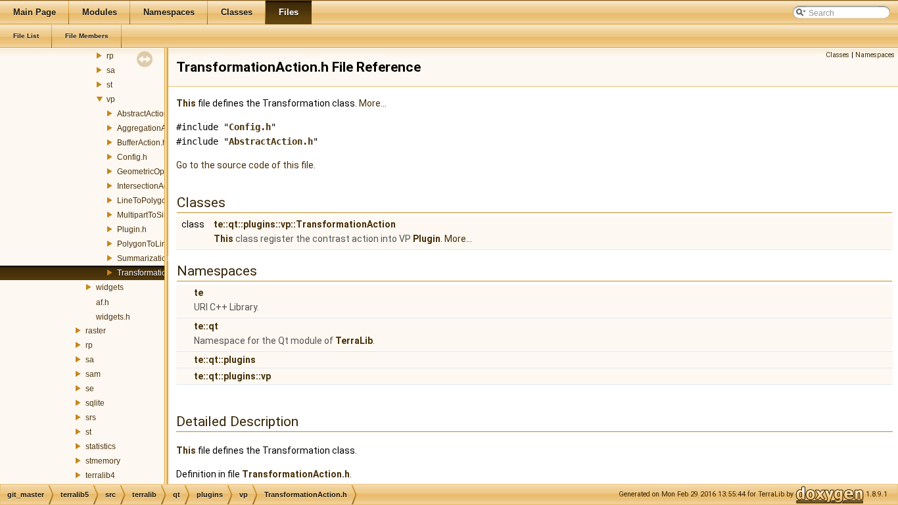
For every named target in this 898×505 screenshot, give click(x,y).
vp (110, 99)
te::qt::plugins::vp (232, 376)
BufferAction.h (142, 142)
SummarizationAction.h (158, 258)
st (109, 84)
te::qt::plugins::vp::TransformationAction (305, 224)
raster (95, 330)
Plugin (426, 238)
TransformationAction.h (158, 272)
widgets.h (113, 317)
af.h (102, 302)
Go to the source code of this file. (246, 165)
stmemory (102, 461)
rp (110, 55)
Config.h (132, 157)
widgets (110, 287)
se (89, 388)
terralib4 (100, 475)
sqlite (95, 403)
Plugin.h (132, 229)
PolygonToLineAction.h (158, 244)
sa (110, 70)
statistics (100, 446)
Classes (837, 55)
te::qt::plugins (225, 359)
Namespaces (875, 55)
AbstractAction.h (146, 113)
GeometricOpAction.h (155, 171)
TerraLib (354, 340)
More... (373, 103)
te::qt (206, 326)
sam (93, 374)
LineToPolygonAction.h (158, 200)
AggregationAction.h (153, 128)
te (198, 292)
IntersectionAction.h (152, 186)
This (186, 103)
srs (90, 417)
